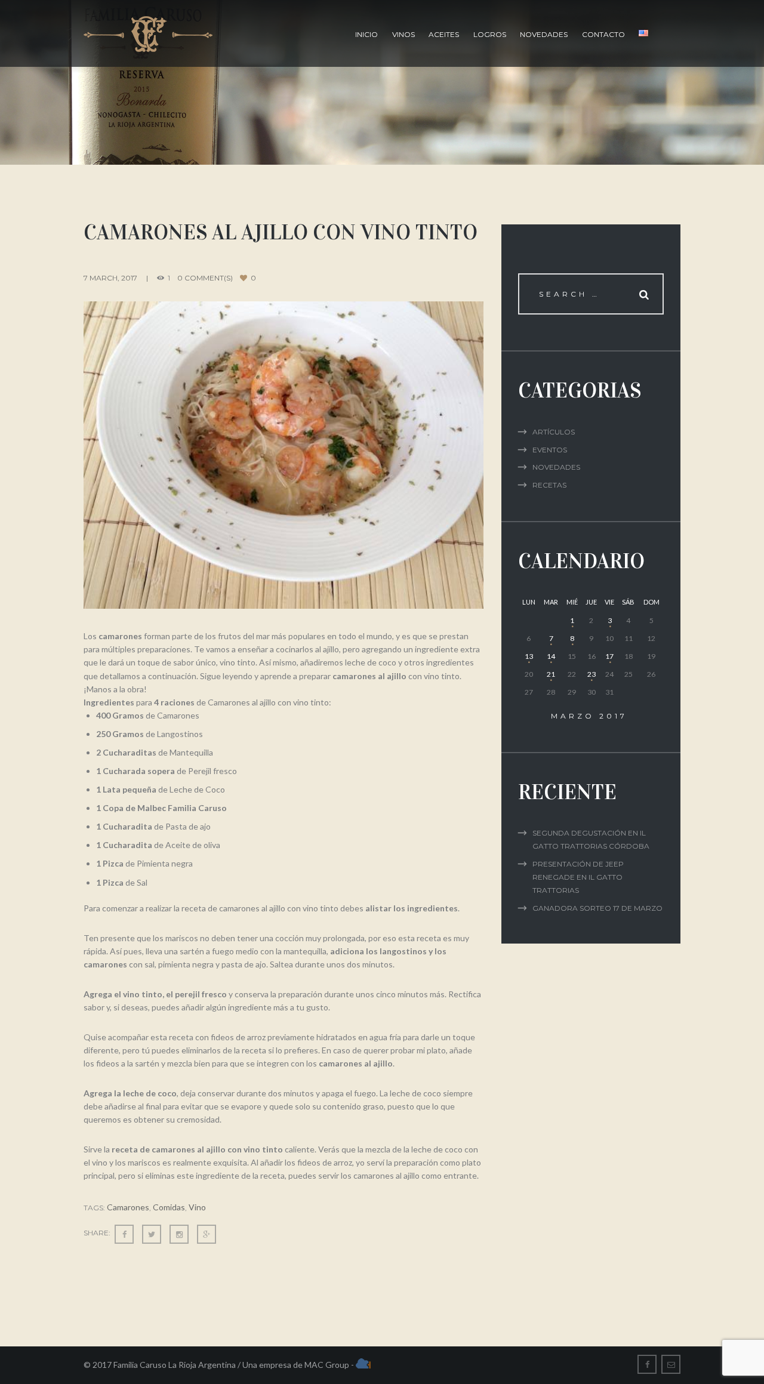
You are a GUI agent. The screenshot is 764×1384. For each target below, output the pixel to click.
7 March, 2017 (110, 277)
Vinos (403, 34)
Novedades (544, 34)
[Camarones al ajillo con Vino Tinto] (283, 455)
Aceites (444, 34)
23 (591, 674)
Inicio (366, 34)
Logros (489, 34)
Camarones (128, 1207)
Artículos (553, 431)
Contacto (603, 34)
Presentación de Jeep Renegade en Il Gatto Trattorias (578, 877)
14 (551, 656)
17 (609, 656)
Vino (197, 1207)
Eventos (549, 449)
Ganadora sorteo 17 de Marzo (597, 908)
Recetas (549, 484)
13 (529, 656)
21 (551, 674)
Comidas (169, 1207)
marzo (589, 715)
